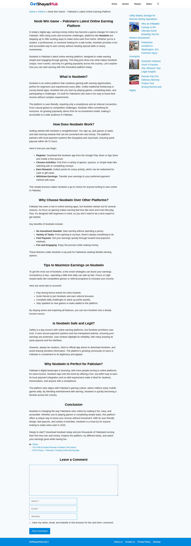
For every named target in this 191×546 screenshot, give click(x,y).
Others (41, 11)
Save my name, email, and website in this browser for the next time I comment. (73, 522)
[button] (158, 4)
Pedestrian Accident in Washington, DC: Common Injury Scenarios (144, 49)
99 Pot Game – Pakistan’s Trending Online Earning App (55, 450)
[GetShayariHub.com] (44, 4)
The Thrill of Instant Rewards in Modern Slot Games (54, 447)
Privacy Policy (144, 542)
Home (114, 4)
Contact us (130, 542)
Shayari (137, 4)
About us (118, 542)
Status (149, 4)
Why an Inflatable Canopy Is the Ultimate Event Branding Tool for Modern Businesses (144, 30)
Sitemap (156, 542)
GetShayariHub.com (38, 542)
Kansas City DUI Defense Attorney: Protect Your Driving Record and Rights (145, 83)
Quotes (125, 4)
